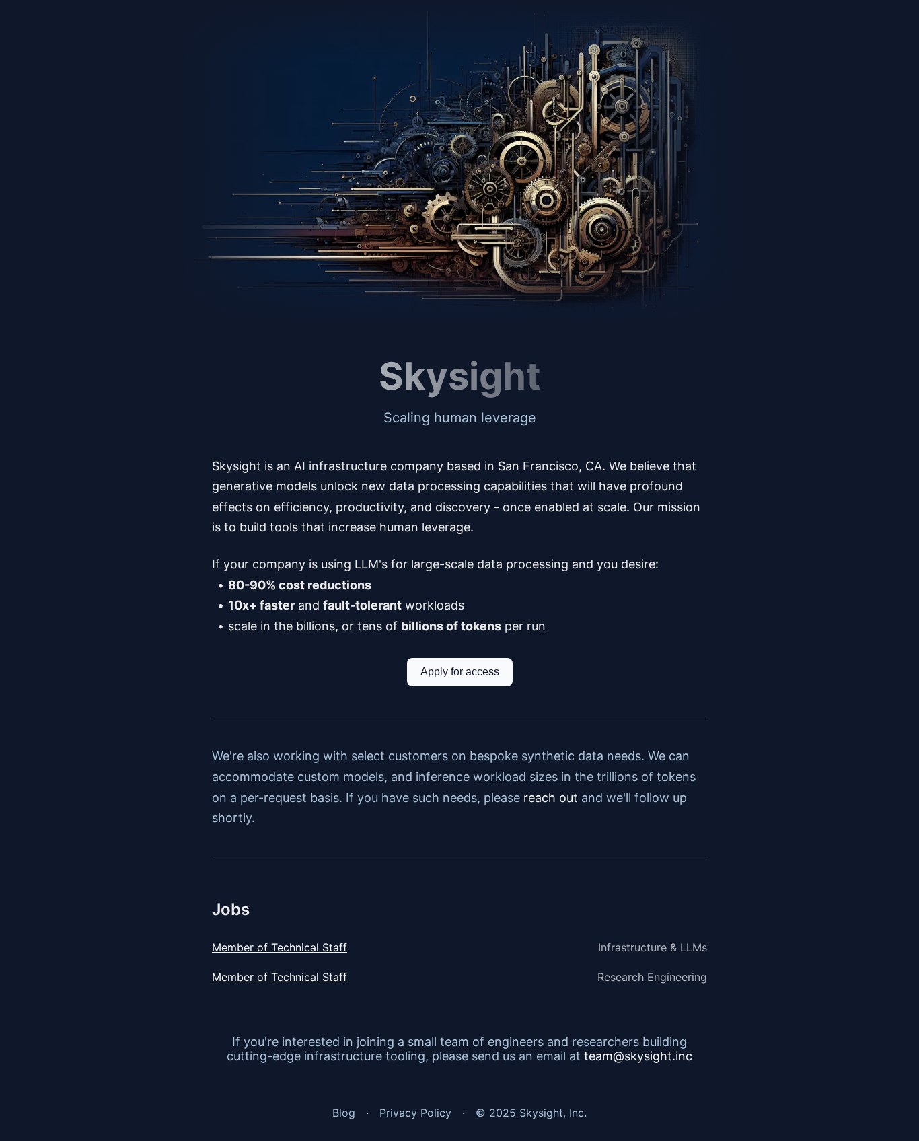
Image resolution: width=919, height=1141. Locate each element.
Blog (343, 1112)
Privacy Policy (415, 1112)
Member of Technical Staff (279, 947)
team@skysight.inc (638, 1056)
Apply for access (459, 671)
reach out (550, 797)
